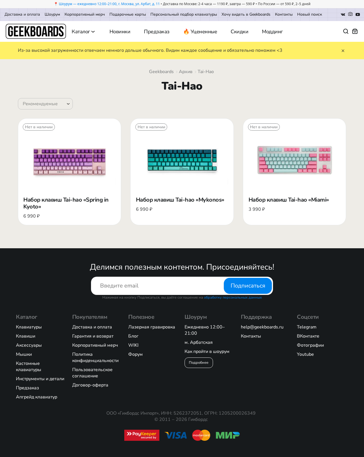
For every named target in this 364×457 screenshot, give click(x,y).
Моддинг (272, 31)
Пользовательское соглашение (92, 373)
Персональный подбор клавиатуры (183, 14)
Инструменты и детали (40, 379)
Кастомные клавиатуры (28, 366)
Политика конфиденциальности (95, 357)
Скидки (239, 31)
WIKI (133, 345)
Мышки (24, 354)
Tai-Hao (206, 72)
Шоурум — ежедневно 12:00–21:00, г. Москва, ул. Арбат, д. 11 (109, 3)
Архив (186, 72)
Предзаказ (156, 31)
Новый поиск (309, 14)
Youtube (305, 354)
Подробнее (198, 362)
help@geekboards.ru (262, 327)
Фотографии (310, 345)
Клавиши (25, 336)
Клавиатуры (29, 327)
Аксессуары (29, 345)
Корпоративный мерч (85, 14)
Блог (133, 336)
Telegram (307, 327)
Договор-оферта (90, 385)
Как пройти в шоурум (207, 351)
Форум (135, 354)
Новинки (120, 31)
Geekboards (161, 72)
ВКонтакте (308, 336)
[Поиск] (345, 31)
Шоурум (52, 14)
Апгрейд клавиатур (36, 397)
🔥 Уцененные (200, 31)
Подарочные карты (127, 14)
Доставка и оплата (22, 14)
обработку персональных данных (233, 297)
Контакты (284, 14)
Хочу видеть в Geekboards (246, 14)
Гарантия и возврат (92, 336)
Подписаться (248, 285)
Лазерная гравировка (151, 327)
